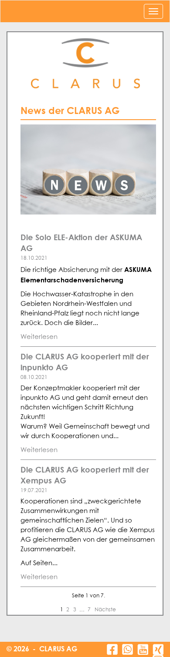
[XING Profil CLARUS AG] (158, 649)
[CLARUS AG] (85, 63)
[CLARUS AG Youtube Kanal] (142, 649)
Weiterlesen (39, 337)
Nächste (105, 610)
